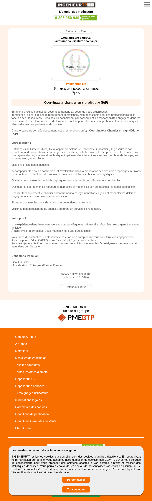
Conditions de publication (32, 414)
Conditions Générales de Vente (35, 421)
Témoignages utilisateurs (31, 393)
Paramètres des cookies (31, 407)
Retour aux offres (76, 31)
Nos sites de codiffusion (31, 358)
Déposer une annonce (29, 386)
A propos (21, 343)
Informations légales (28, 400)
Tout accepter (76, 489)
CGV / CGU (112, 459)
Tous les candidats (27, 365)
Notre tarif (21, 350)
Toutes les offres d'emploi (31, 372)
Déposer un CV (25, 379)
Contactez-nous (25, 336)
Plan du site (23, 428)
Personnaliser (76, 479)
